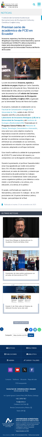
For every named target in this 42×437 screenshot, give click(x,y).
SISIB (12, 435)
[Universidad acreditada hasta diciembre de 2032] (21, 424)
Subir (1, 328)
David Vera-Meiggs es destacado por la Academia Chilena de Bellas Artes (19, 241)
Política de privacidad (33, 435)
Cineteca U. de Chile (20, 404)
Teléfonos (16, 379)
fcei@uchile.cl (21, 402)
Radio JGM (20, 411)
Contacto (8, 379)
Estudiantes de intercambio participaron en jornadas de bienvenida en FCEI (20, 274)
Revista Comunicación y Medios (20, 407)
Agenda (11, 360)
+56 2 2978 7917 (21, 399)
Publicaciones (11, 354)
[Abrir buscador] (34, 4)
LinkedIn (35, 329)
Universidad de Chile (22, 435)
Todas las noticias (21, 323)
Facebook (31, 329)
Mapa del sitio (32, 379)
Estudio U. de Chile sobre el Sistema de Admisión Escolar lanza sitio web (19, 307)
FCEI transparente (21, 383)
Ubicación (23, 379)
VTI (16, 435)
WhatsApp (39, 329)
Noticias (6, 12)
